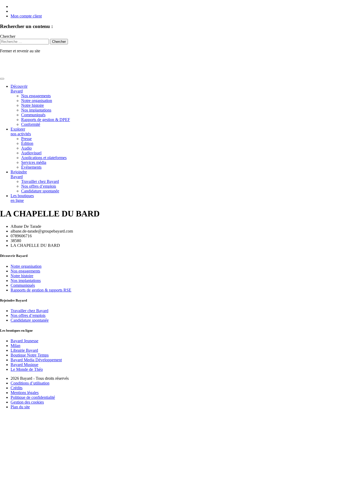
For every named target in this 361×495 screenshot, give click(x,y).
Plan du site (20, 407)
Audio (26, 148)
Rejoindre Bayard (19, 174)
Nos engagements (36, 96)
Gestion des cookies (27, 402)
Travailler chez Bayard (40, 181)
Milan (15, 345)
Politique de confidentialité (33, 397)
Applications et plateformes (44, 157)
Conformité (30, 124)
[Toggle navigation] (2, 79)
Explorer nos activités (21, 131)
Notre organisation (36, 100)
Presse (26, 138)
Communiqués (33, 115)
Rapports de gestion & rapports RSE (41, 290)
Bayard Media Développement (36, 360)
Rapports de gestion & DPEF (45, 119)
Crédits (16, 388)
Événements (31, 167)
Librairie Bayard (24, 350)
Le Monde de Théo (27, 369)
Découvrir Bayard (19, 88)
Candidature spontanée (40, 191)
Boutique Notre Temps (30, 355)
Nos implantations (36, 110)
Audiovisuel (31, 153)
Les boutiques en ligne (22, 198)
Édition (27, 143)
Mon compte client (26, 16)
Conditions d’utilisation (30, 383)
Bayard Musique (24, 364)
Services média (33, 162)
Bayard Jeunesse (24, 341)
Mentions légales (25, 392)
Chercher (7, 36)
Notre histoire (32, 105)
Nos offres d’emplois (38, 186)
